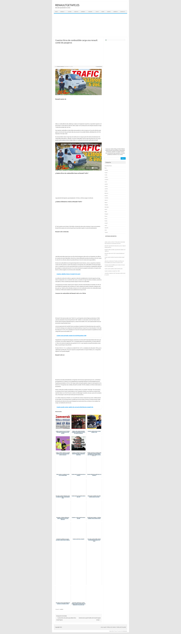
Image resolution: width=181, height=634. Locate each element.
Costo (97, 11)
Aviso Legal (103, 627)
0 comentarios (99, 66)
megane (106, 204)
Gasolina (106, 197)
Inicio (56, 11)
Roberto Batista (60, 66)
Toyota (106, 232)
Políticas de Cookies (111, 627)
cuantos (61, 609)
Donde (106, 190)
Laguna (69, 11)
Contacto (122, 11)
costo (106, 181)
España (106, 195)
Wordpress (125, 631)
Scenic (102, 11)
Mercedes (107, 207)
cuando (106, 184)
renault (106, 223)
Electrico (106, 193)
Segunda (106, 227)
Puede (106, 220)
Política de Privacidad (121, 627)
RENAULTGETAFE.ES (67, 5)
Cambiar (83, 11)
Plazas (106, 216)
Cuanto (106, 186)
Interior (106, 200)
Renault (62, 11)
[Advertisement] (90, 25)
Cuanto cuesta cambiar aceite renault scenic (114, 268)
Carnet (106, 172)
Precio (106, 218)
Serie (106, 230)
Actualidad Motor (108, 165)
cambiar (106, 170)
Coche (106, 174)
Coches (106, 177)
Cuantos (76, 11)
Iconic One (111, 631)
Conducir (106, 179)
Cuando (109, 11)
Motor (106, 209)
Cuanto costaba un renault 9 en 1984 (112, 270)
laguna (106, 202)
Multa (106, 211)
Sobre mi (115, 11)
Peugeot (106, 213)
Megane (90, 11)
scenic (106, 225)
